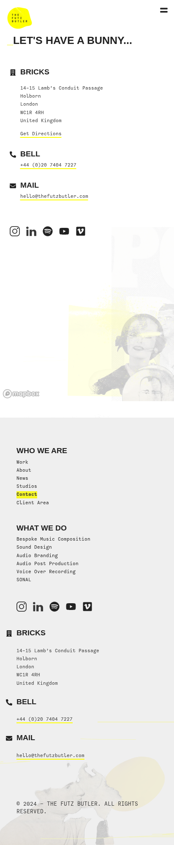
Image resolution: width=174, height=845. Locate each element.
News (22, 478)
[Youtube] (71, 607)
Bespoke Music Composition (53, 539)
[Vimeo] (81, 231)
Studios (26, 486)
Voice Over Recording (46, 571)
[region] (87, 337)
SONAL (23, 579)
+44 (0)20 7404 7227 (48, 165)
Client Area (32, 503)
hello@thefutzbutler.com (54, 196)
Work (22, 462)
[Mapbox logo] (21, 394)
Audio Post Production (47, 563)
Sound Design (34, 547)
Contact (26, 494)
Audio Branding (37, 555)
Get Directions (41, 134)
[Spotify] (48, 231)
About (23, 470)
